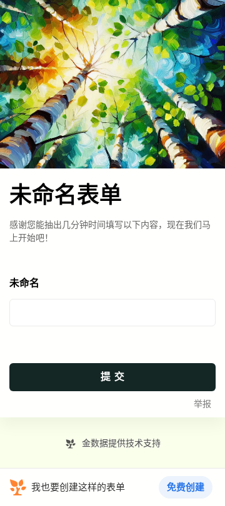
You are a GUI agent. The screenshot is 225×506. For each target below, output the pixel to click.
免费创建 (185, 487)
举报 (202, 404)
